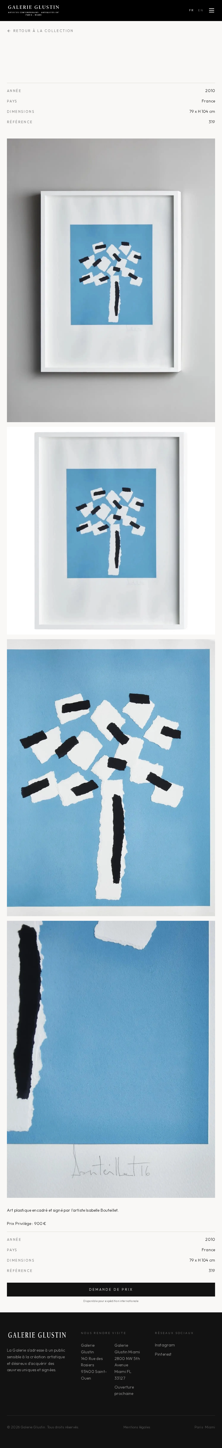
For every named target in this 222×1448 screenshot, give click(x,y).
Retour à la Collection (43, 31)
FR (191, 10)
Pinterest (163, 1354)
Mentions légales (136, 1427)
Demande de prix (111, 1289)
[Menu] (211, 10)
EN (201, 10)
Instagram (165, 1345)
